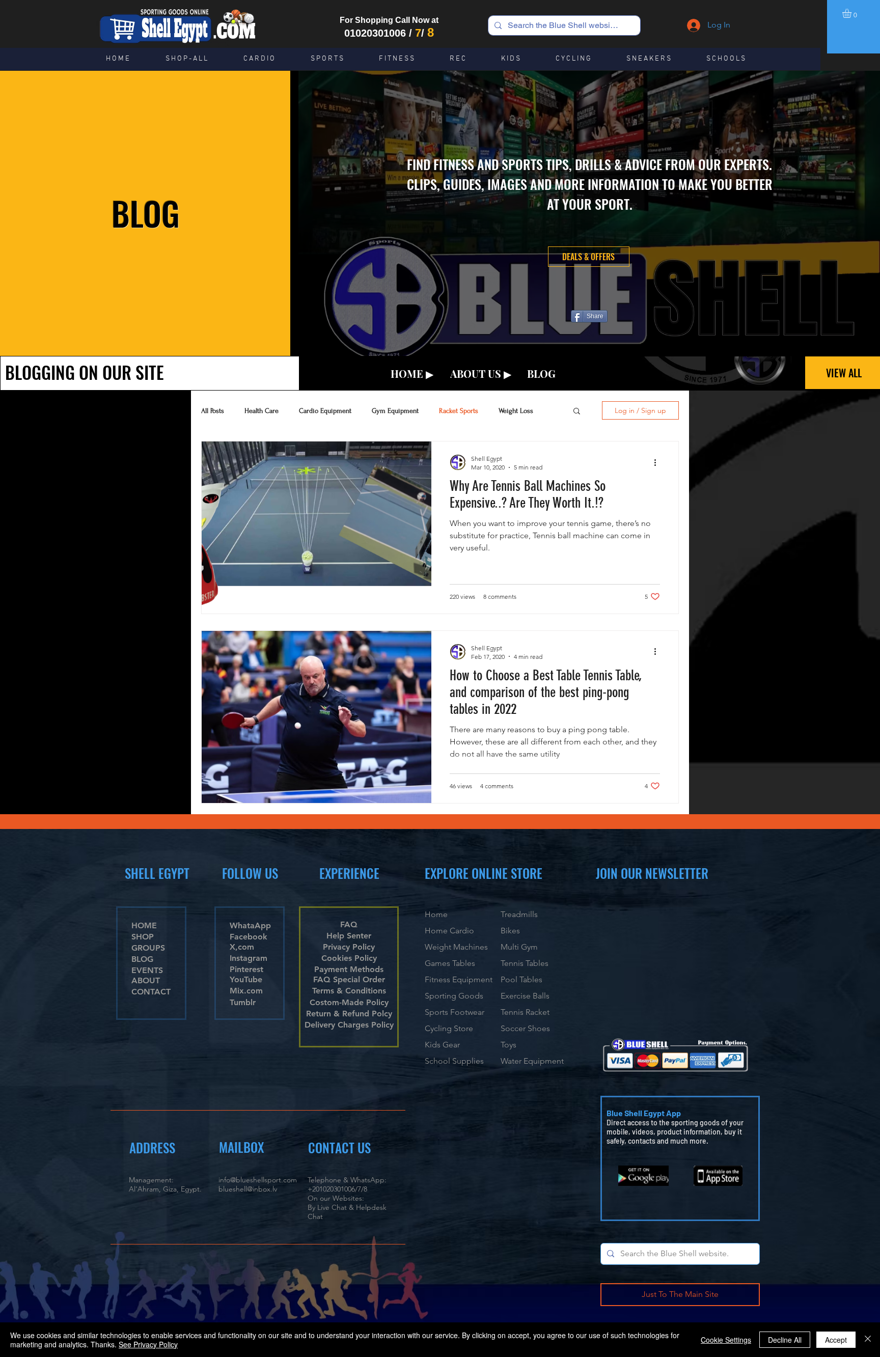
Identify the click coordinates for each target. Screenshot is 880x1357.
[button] (852, 13)
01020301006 (375, 33)
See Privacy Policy (148, 1344)
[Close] (868, 1340)
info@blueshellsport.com (257, 1179)
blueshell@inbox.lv (247, 1189)
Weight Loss (516, 410)
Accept (836, 1340)
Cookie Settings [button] (726, 1340)
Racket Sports (458, 410)
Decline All (785, 1340)
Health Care (261, 410)
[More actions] (658, 462)
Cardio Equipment (325, 410)
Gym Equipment (395, 410)
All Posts (212, 410)
